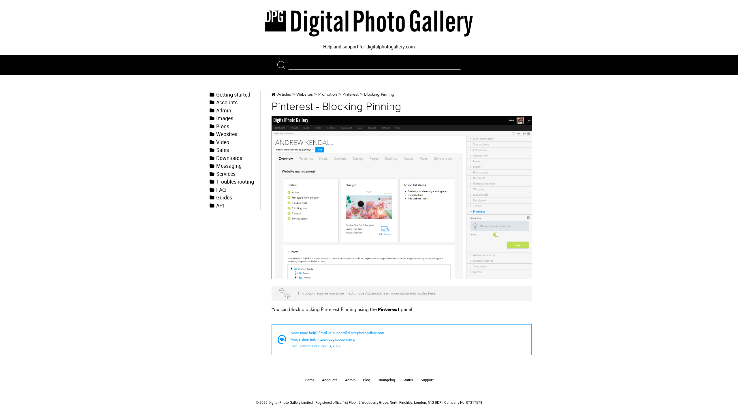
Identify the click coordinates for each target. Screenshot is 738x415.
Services (226, 174)
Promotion (327, 94)
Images (224, 118)
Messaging (229, 166)
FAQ (221, 190)
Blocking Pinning (379, 94)
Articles (284, 94)
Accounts (227, 102)
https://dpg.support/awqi (336, 339)
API (220, 206)
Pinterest (350, 94)
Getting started (233, 95)
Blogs (222, 126)
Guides (224, 198)
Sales (222, 150)
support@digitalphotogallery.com (358, 333)
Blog (366, 380)
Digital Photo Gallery (369, 23)
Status (407, 380)
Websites (226, 134)
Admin (223, 111)
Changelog (386, 380)
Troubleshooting (235, 182)
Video (222, 142)
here (431, 293)
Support (427, 380)
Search (282, 65)
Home (310, 380)
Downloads (229, 158)
